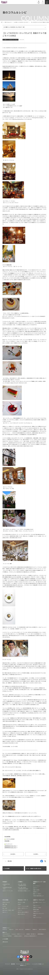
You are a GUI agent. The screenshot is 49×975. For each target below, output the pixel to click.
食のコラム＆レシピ (8, 22)
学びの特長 (5, 900)
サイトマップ (7, 963)
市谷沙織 (7, 841)
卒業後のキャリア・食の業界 (39, 882)
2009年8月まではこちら (10, 846)
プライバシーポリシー (20, 963)
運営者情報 (13, 963)
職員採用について (23, 965)
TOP (1, 22)
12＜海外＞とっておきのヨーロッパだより (21, 22)
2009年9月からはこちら (10, 847)
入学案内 (20, 882)
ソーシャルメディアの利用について (38, 963)
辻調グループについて (38, 900)
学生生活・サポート (23, 900)
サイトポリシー (27, 963)
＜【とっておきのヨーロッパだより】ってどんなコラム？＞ (15, 47)
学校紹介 (5, 882)
